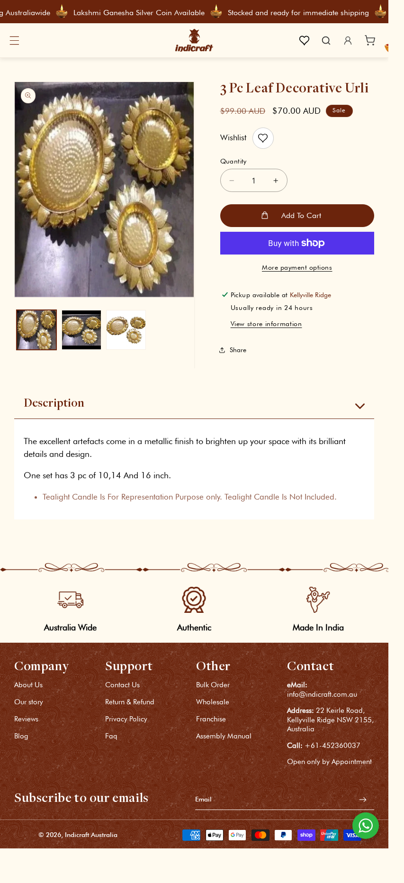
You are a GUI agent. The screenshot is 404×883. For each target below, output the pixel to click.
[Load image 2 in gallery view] (81, 330)
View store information (266, 324)
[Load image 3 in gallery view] (126, 330)
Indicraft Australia (91, 834)
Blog (21, 736)
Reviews (26, 719)
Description (54, 404)
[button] (14, 40)
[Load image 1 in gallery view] (36, 330)
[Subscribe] (363, 799)
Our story (28, 702)
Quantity (233, 161)
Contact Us (122, 685)
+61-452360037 (332, 745)
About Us (28, 685)
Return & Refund (129, 702)
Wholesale (212, 702)
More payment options (297, 267)
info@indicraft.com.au (322, 694)
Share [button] (238, 350)
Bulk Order (213, 685)
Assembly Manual (223, 736)
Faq (111, 736)
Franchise (211, 719)
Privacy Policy (126, 719)
